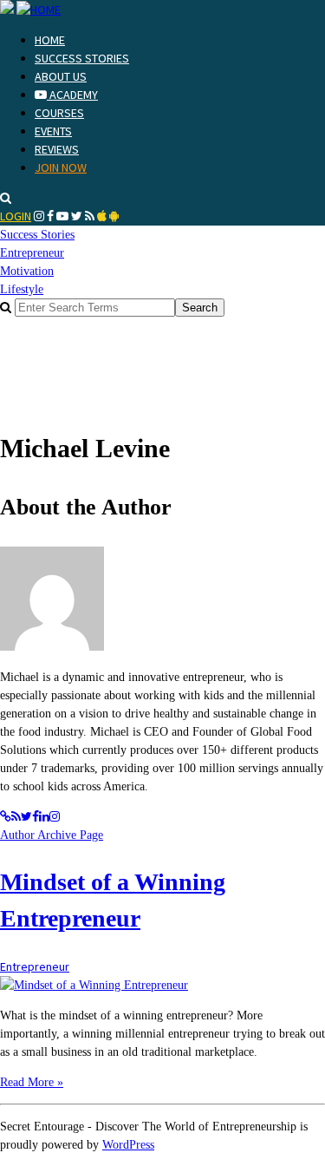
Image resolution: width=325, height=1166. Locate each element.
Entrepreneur (32, 252)
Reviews (57, 149)
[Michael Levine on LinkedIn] (44, 816)
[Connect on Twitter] (76, 216)
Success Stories (82, 58)
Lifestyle (21, 289)
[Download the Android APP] (114, 216)
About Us (61, 76)
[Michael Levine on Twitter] (26, 816)
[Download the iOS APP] (102, 216)
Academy (72, 94)
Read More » (31, 1082)
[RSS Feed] (89, 216)
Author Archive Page (51, 835)
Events (53, 131)
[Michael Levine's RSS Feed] (16, 816)
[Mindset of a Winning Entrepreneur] (94, 985)
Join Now (61, 167)
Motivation (27, 271)
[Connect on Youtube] (62, 216)
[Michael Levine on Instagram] (54, 816)
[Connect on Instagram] (39, 216)
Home (50, 40)
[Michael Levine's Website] (5, 816)
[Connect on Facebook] (50, 216)
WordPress (128, 1144)
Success (37, 234)
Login (15, 216)
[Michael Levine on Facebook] (35, 816)
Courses (59, 113)
